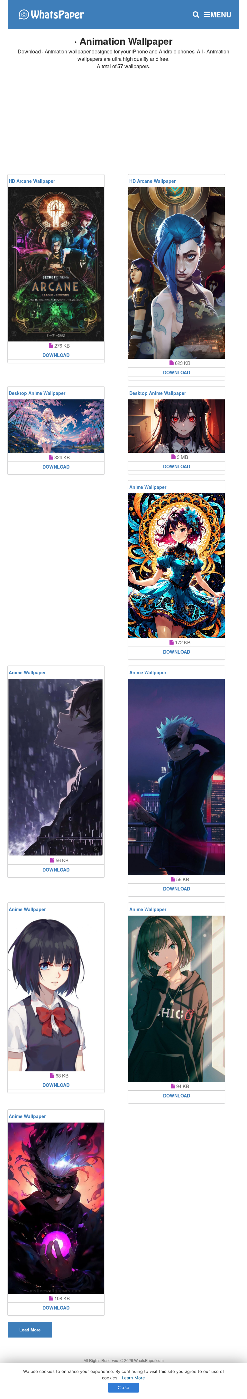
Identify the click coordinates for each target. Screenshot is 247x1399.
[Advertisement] (123, 123)
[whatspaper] (51, 13)
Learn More (133, 1377)
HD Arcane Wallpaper (32, 181)
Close (123, 1387)
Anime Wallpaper (147, 487)
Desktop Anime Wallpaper (37, 393)
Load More (30, 1330)
